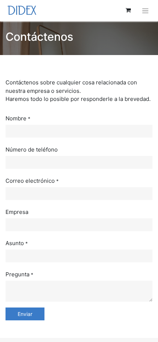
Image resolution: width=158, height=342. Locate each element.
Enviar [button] (25, 314)
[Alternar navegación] (145, 10)
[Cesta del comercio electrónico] (128, 10)
